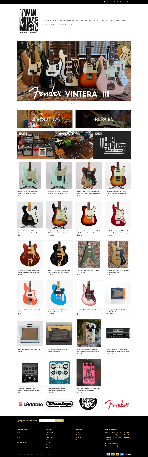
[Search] (116, 17)
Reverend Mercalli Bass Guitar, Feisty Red (29, 311)
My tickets (78, 437)
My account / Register (125, 2)
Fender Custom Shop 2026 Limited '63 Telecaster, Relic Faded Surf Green (58, 192)
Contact (19, 437)
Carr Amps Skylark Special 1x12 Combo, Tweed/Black (57, 350)
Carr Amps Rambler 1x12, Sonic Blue (29, 349)
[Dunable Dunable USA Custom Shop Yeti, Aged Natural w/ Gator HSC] (118, 254)
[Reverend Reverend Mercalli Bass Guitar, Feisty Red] (30, 294)
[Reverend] (74, 71)
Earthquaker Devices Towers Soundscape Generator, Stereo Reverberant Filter (57, 390)
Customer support (22, 442)
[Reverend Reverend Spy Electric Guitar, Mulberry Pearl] (89, 294)
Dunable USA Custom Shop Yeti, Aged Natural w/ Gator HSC (118, 271)
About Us (19, 432)
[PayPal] (112, 454)
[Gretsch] (116, 404)
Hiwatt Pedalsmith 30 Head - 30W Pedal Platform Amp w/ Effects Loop (118, 350)
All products (49, 432)
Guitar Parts (120, 21)
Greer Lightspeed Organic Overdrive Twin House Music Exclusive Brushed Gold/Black (88, 350)
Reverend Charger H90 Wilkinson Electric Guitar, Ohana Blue (58, 311)
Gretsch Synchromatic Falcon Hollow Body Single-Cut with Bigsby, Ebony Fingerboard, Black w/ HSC (59, 271)
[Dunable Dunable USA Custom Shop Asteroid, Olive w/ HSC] (89, 254)
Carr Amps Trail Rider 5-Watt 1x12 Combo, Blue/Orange (117, 311)
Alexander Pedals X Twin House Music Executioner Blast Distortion (88, 390)
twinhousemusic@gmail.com (116, 446)
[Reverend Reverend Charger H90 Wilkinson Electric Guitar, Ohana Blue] (59, 294)
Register (78, 432)
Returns (19, 440)
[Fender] (88, 404)
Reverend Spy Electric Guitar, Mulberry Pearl (88, 311)
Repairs (60, 24)
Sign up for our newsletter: (27, 421)
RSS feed (49, 447)
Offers (48, 440)
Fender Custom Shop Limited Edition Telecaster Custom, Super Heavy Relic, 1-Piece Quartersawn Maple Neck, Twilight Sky (88, 192)
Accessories (104, 21)
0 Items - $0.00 (111, 2)
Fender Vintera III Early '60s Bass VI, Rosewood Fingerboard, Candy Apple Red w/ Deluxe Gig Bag (118, 232)
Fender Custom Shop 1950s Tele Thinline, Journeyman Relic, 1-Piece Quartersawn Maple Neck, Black (28, 232)
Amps (60, 21)
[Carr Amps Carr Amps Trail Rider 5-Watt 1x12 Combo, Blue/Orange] (118, 294)
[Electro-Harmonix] (59, 404)
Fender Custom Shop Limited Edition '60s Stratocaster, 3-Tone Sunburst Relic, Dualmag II (59, 232)
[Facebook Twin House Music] (126, 420)
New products (50, 437)
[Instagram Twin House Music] (129, 420)
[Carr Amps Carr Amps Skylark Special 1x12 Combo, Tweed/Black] (59, 333)
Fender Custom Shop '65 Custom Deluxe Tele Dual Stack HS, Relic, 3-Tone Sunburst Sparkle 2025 (117, 192)
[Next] (127, 71)
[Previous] (20, 71)
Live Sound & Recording (84, 21)
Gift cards (45, 24)
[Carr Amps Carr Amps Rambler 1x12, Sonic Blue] (30, 333)
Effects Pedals (68, 21)
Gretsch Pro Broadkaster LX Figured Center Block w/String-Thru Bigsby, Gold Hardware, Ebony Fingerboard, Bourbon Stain (29, 271)
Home (44, 21)
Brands (53, 24)
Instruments (51, 21)
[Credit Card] (108, 454)
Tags (47, 445)
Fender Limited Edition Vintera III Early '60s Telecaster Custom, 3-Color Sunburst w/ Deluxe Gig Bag (88, 232)
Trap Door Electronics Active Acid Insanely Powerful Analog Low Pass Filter (29, 390)
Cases (96, 21)
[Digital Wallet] (127, 454)
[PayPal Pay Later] (117, 454)
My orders (79, 435)
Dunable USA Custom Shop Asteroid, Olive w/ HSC (88, 271)
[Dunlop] (31, 404)
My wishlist (79, 440)
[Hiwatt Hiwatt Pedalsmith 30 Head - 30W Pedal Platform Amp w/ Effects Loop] (118, 333)
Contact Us (68, 24)
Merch (112, 21)
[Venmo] (121, 454)
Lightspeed (47, 454)
